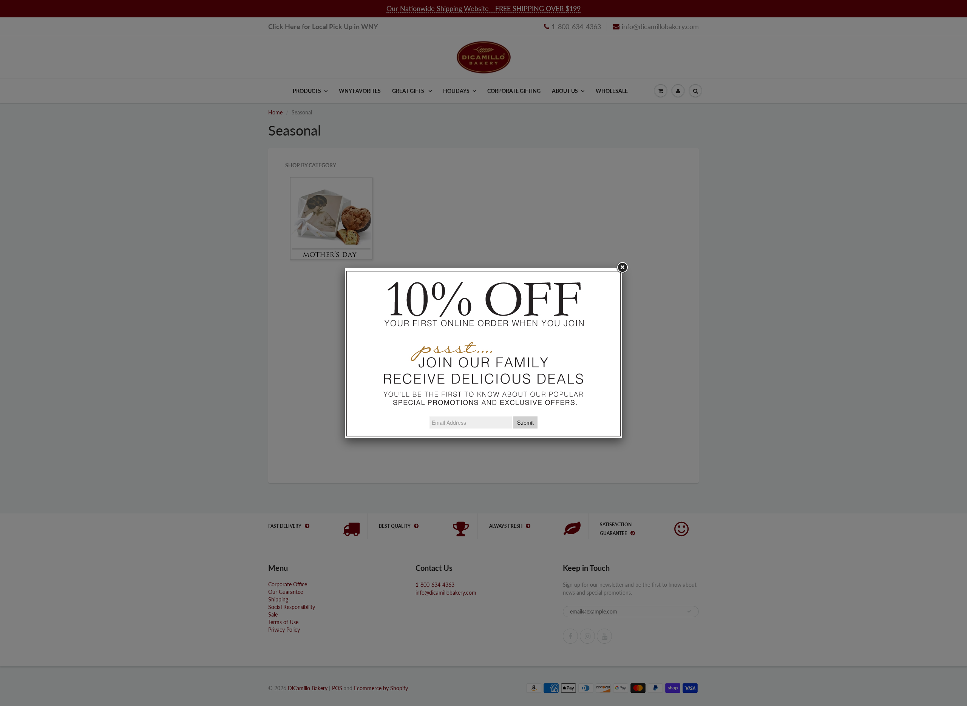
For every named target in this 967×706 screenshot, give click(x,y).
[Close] (622, 267)
